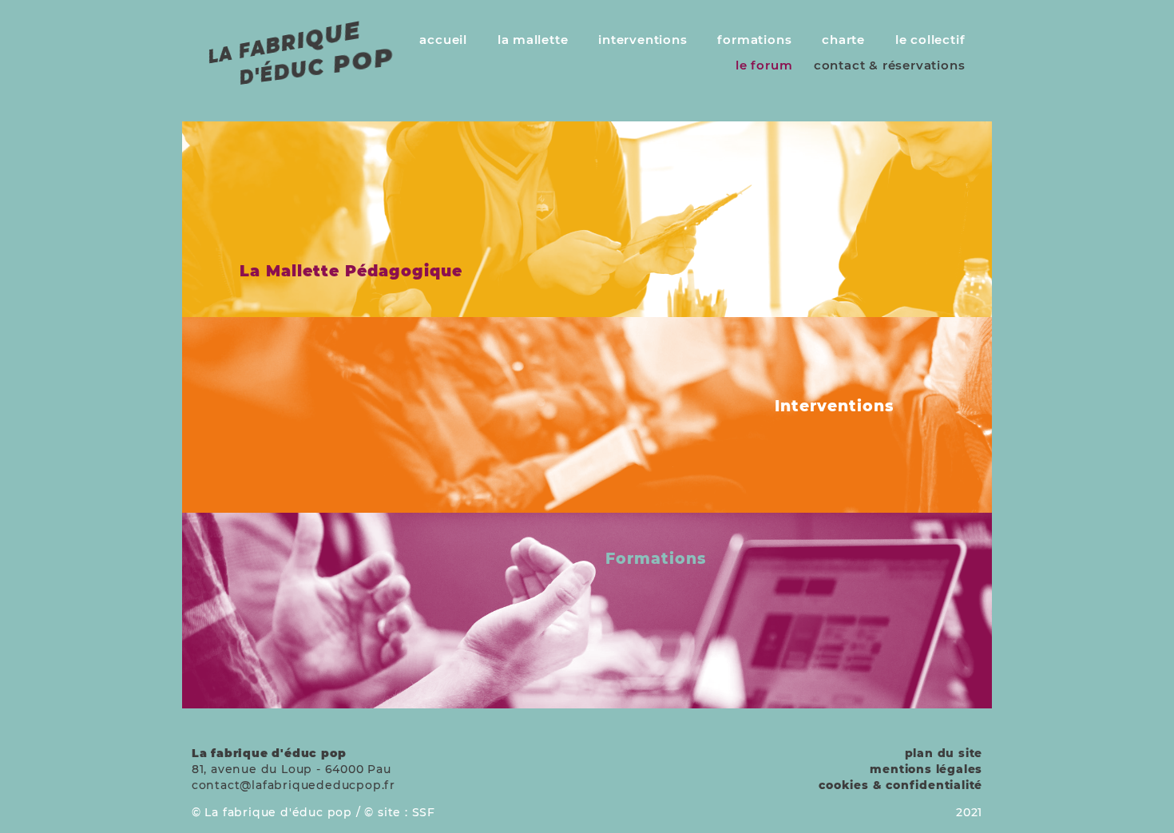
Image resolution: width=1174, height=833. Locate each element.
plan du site (944, 753)
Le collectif (930, 39)
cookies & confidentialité (900, 785)
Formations (754, 39)
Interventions (642, 39)
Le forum (764, 65)
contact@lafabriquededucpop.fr (293, 785)
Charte (843, 39)
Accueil (443, 39)
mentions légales (926, 769)
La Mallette (533, 39)
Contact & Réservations (890, 65)
